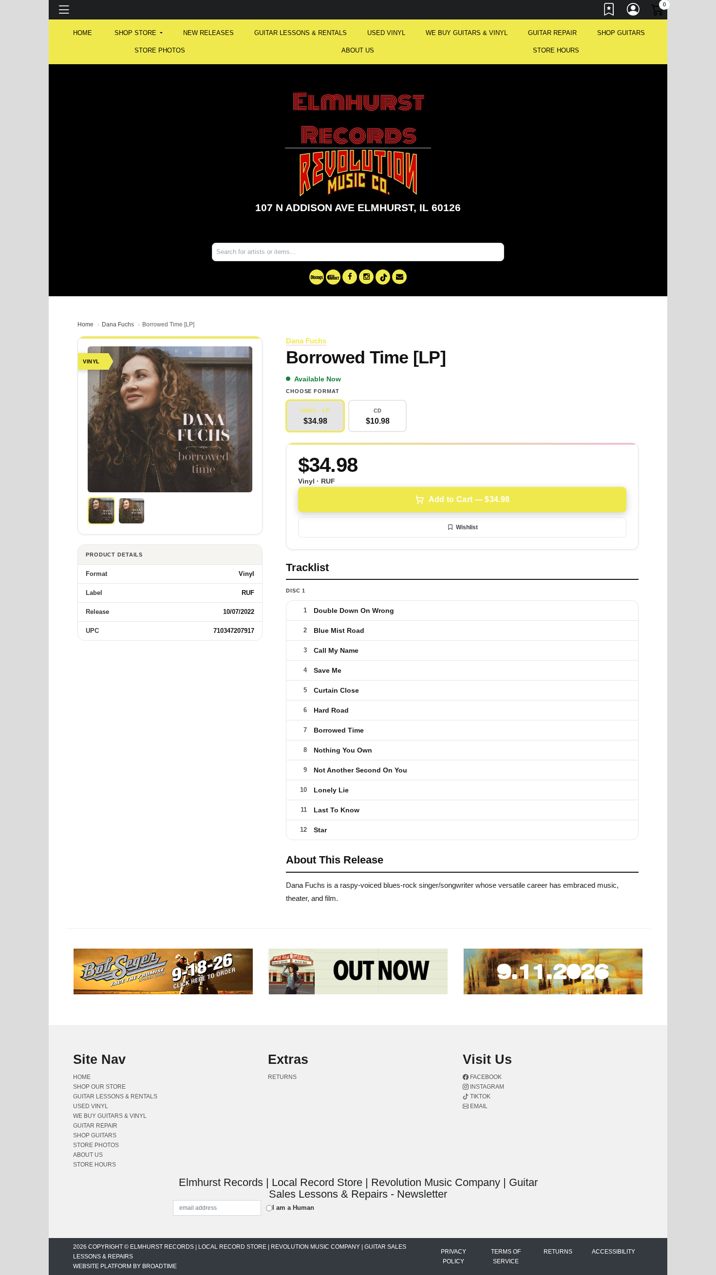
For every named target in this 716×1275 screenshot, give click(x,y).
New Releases (208, 32)
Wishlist (467, 527)
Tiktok (479, 1096)
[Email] (399, 277)
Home (85, 324)
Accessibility (613, 1251)
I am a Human (293, 1207)
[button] (138, 33)
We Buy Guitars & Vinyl (467, 32)
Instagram (486, 1086)
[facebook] (349, 277)
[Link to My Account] (634, 11)
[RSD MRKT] (333, 277)
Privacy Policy (453, 1256)
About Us (357, 50)
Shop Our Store (99, 1086)
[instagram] (366, 277)
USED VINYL (386, 32)
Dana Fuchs (118, 324)
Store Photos (159, 50)
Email (478, 1106)
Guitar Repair (552, 32)
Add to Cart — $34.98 (469, 499)
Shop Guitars (621, 32)
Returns (282, 1077)
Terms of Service (506, 1256)
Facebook (485, 1077)
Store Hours (556, 50)
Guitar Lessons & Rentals (300, 32)
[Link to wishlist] (609, 11)
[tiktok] (383, 277)
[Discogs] (316, 277)
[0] (658, 12)
